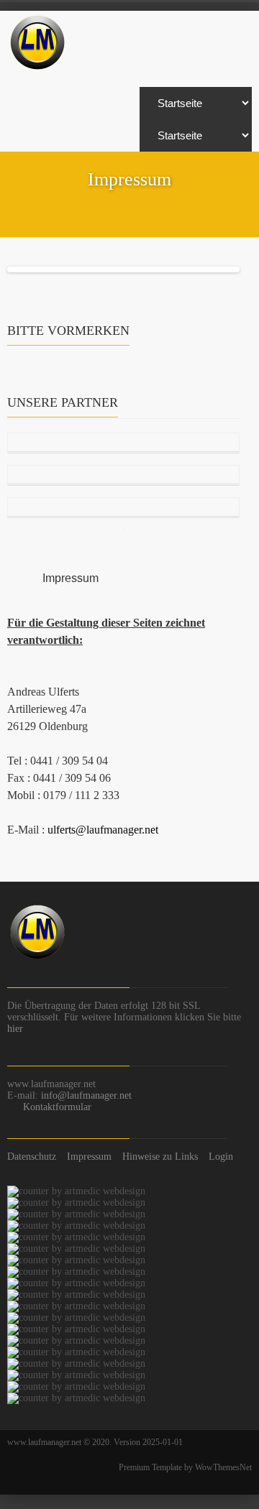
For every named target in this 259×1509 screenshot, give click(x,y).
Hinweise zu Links (160, 1156)
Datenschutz (31, 1156)
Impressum (89, 1156)
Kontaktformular (57, 1107)
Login (221, 1156)
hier (15, 1028)
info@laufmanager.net (86, 1095)
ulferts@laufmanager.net (102, 829)
